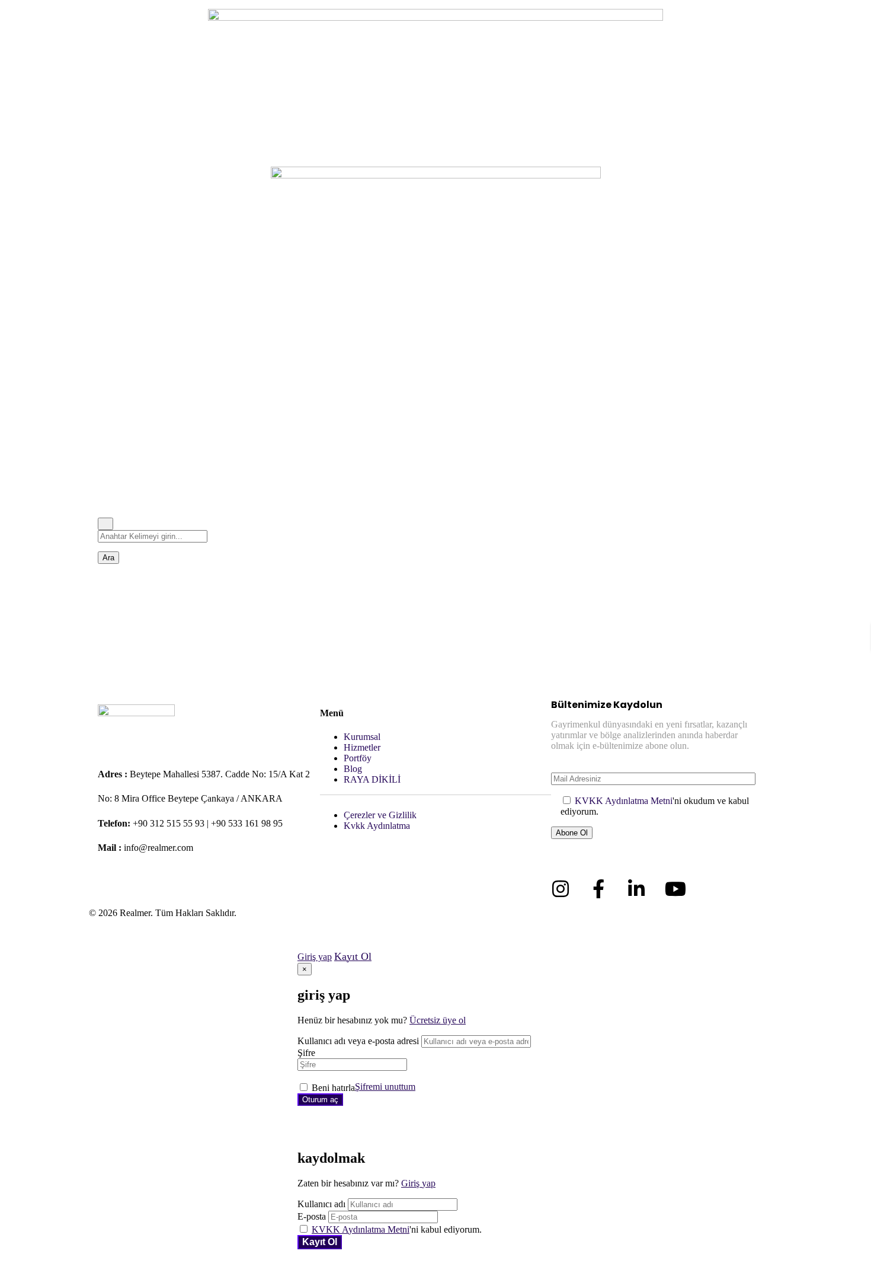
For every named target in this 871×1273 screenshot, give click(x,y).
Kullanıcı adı (321, 1204)
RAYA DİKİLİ (372, 779)
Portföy (358, 758)
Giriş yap (314, 957)
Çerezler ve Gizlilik (380, 815)
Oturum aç (320, 1099)
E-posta (311, 1216)
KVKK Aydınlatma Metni (624, 801)
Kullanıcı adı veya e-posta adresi (358, 1041)
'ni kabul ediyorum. (397, 1229)
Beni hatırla (333, 1088)
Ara (108, 557)
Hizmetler (362, 747)
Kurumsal (362, 737)
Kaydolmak (319, 1242)
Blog (353, 769)
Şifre (306, 1053)
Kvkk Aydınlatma (377, 826)
